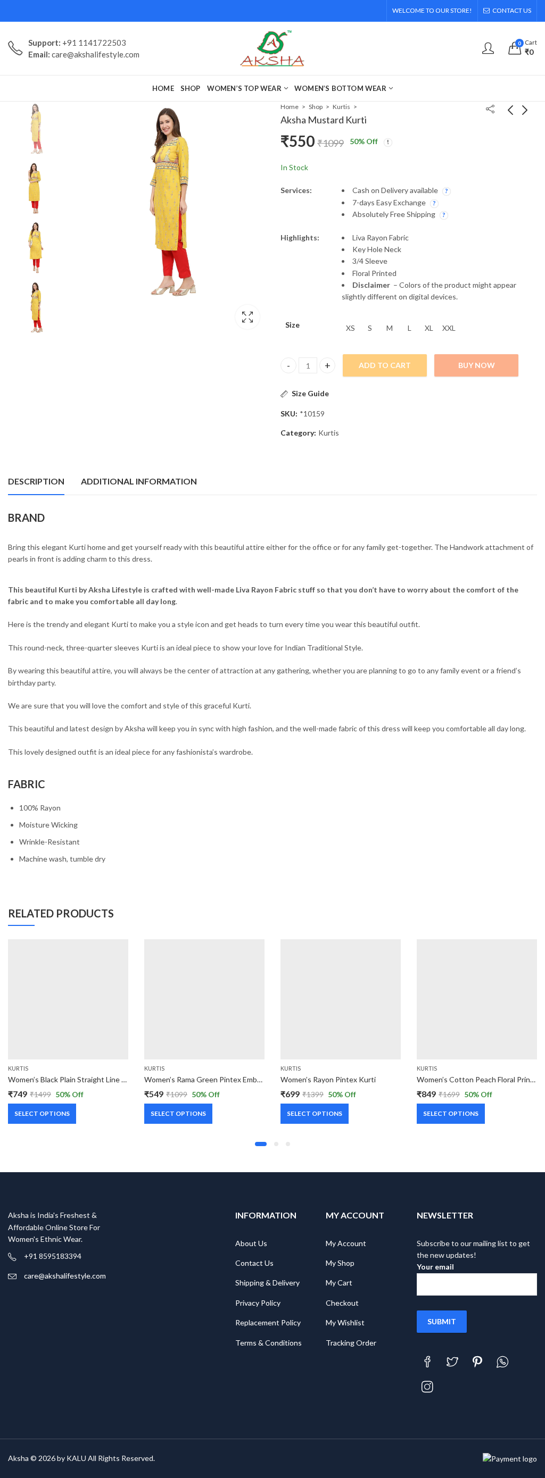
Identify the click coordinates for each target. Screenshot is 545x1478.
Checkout (342, 1302)
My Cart (339, 1282)
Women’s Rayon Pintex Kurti (328, 1079)
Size (292, 324)
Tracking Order (351, 1342)
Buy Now (476, 365)
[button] (260, 1144)
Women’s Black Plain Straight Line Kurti (73, 1079)
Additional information (139, 481)
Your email (435, 1266)
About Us (251, 1243)
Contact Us (254, 1262)
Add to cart (385, 365)
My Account (346, 1243)
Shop (316, 107)
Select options (42, 1113)
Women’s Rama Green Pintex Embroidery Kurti (221, 1079)
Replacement (257, 1322)
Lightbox (247, 317)
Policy (291, 1322)
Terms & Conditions (268, 1342)
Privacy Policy (257, 1302)
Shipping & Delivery (267, 1282)
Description (36, 481)
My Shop (340, 1262)
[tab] (36, 481)
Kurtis (341, 107)
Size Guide (310, 393)
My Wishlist (345, 1322)
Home (289, 107)
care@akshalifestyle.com (65, 1275)
